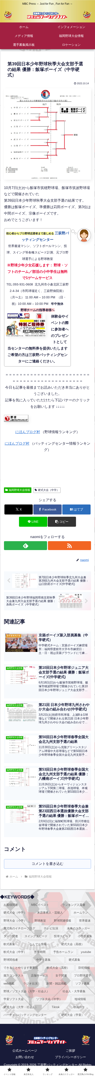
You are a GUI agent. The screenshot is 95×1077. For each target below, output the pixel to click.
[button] (62, 522)
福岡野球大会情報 (19, 490)
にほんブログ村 (27, 432)
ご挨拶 (70, 1050)
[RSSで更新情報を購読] (69, 545)
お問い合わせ (24, 1057)
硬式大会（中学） (48, 490)
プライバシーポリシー (70, 1057)
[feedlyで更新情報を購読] (25, 545)
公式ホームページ (24, 1050)
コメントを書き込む (47, 864)
